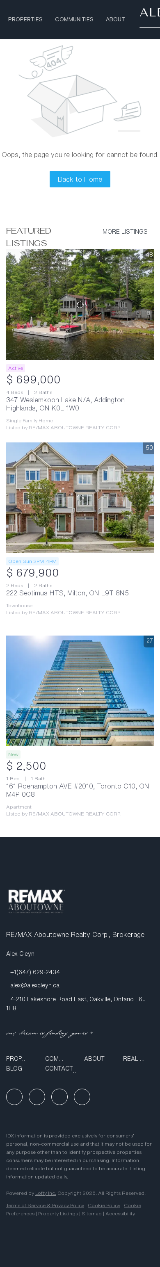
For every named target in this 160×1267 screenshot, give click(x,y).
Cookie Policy (104, 1205)
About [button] (115, 20)
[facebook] (14, 1097)
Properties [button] (25, 20)
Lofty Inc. (45, 1193)
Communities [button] (74, 20)
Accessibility (120, 1213)
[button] (21, 1059)
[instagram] (59, 1097)
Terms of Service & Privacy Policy (45, 1205)
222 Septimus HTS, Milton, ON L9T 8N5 (67, 593)
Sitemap (92, 1213)
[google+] (82, 1097)
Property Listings (58, 1213)
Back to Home (80, 179)
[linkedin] (37, 1097)
